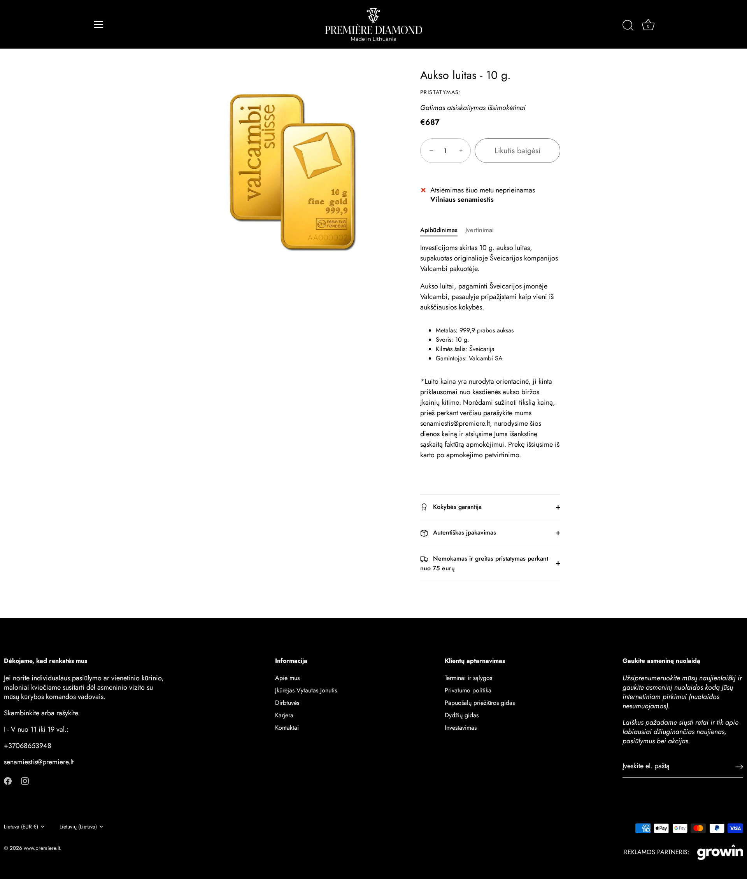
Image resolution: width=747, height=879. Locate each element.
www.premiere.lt (42, 848)
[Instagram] (25, 780)
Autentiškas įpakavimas (463, 532)
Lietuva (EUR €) (21, 826)
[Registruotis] (739, 766)
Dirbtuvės (287, 702)
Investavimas (461, 727)
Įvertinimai (479, 229)
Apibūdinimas (439, 229)
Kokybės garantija (456, 506)
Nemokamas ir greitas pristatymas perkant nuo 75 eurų (484, 563)
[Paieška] (628, 25)
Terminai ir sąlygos (468, 677)
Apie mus (287, 677)
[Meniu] (98, 24)
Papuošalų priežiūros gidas (480, 702)
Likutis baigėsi (517, 150)
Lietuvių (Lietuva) (78, 826)
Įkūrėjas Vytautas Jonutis (306, 689)
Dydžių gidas (462, 714)
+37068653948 (27, 745)
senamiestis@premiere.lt (39, 762)
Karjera (284, 714)
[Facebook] (8, 780)
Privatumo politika (468, 689)
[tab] (442, 230)
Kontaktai (287, 727)
